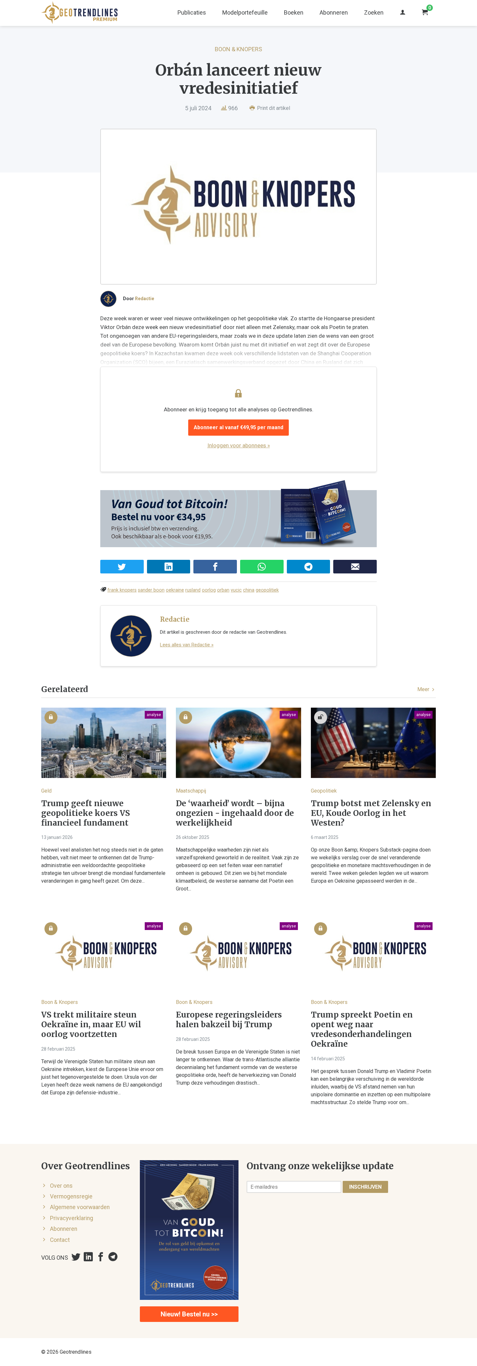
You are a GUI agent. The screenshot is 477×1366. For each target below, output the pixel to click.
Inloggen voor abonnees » (238, 445)
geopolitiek (267, 590)
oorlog (209, 590)
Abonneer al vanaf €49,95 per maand (238, 427)
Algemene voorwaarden (80, 1207)
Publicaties (191, 12)
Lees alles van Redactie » (187, 645)
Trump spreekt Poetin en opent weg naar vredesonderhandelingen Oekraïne (362, 1029)
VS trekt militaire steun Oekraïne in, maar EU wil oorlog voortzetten (91, 1024)
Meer (424, 689)
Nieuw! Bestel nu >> (189, 1314)
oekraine (175, 590)
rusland (193, 590)
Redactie (144, 298)
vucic (236, 590)
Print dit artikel (273, 108)
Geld (46, 791)
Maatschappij (191, 791)
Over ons (61, 1186)
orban (223, 590)
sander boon (151, 590)
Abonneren (334, 12)
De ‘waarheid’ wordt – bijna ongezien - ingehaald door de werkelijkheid (235, 813)
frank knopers (122, 590)
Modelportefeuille (245, 12)
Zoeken (374, 12)
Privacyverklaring (71, 1218)
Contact (60, 1240)
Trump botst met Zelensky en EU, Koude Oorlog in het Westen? (371, 813)
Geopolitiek (324, 791)
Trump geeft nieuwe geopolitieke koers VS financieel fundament (85, 813)
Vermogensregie (71, 1196)
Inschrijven (365, 1187)
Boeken (293, 12)
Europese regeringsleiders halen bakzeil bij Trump (229, 1020)
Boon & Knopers (238, 49)
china (248, 590)
